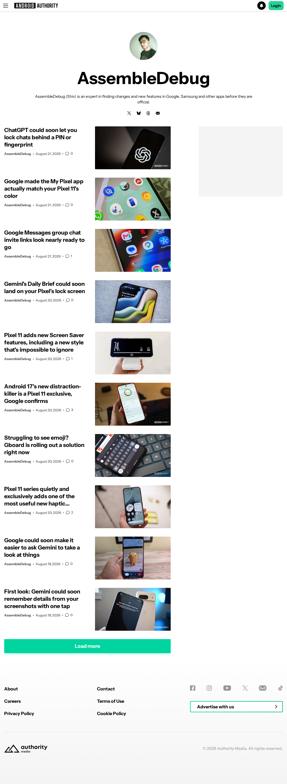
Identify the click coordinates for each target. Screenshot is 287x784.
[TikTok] (280, 688)
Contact (106, 689)
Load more (87, 646)
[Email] (158, 113)
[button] (143, 5)
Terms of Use (110, 701)
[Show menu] (5, 5)
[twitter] (129, 113)
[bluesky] (139, 113)
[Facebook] (192, 688)
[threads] (148, 113)
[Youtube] (227, 688)
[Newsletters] (263, 688)
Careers (12, 701)
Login (276, 5)
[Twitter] (245, 688)
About (11, 689)
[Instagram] (209, 688)
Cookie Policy (111, 713)
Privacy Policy (19, 713)
